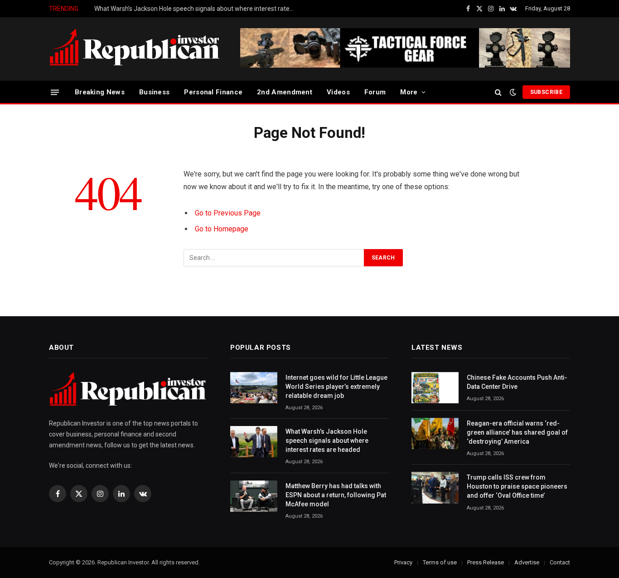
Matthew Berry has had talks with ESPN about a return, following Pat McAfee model (335, 495)
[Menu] (55, 92)
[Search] (498, 92)
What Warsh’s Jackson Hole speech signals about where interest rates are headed (196, 8)
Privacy (403, 562)
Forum (375, 92)
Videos (338, 92)
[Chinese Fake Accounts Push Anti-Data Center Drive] (435, 387)
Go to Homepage (221, 229)
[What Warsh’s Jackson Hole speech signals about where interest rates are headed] (253, 441)
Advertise (526, 562)
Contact (560, 562)
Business (154, 92)
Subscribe (546, 92)
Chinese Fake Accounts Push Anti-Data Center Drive (517, 382)
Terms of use (440, 562)
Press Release (485, 562)
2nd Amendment (284, 92)
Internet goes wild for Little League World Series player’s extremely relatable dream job (336, 386)
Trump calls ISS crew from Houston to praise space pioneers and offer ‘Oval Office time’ (517, 486)
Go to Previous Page (228, 213)
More (408, 92)
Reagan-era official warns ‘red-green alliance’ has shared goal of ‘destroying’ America (517, 432)
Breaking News (100, 92)
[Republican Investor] (135, 49)
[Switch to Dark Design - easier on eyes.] (513, 92)
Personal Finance (213, 92)
